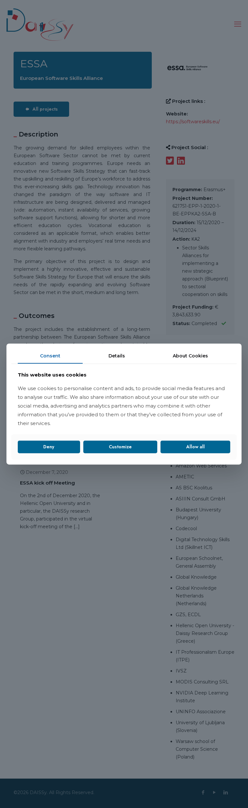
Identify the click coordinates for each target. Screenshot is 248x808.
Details (116, 356)
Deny (48, 446)
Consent (50, 356)
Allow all (195, 446)
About (190, 356)
